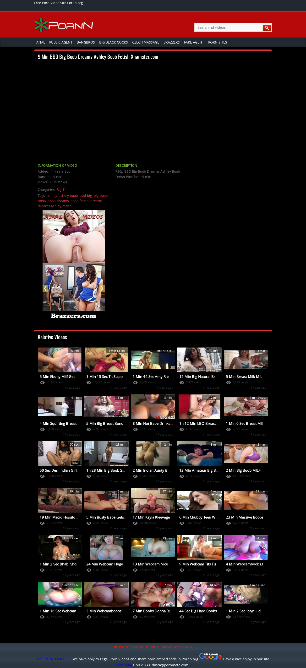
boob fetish (80, 201)
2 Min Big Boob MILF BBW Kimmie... (256, 470)
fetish (67, 206)
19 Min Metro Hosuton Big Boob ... (68, 517)
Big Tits (62, 189)
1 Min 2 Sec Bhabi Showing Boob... (68, 564)
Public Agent (60, 42)
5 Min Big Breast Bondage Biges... (114, 423)
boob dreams (58, 201)
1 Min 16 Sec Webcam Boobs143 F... (70, 610)
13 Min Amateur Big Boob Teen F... (207, 470)
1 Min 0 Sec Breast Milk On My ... (253, 423)
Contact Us (140, 647)
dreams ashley (49, 206)
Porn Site (165, 647)
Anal (40, 42)
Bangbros (86, 42)
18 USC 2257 (123, 647)
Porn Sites (217, 42)
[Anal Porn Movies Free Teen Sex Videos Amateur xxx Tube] (64, 25)
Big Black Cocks (113, 42)
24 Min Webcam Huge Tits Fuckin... (115, 564)
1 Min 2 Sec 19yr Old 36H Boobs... (254, 610)
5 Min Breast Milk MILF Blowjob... (254, 376)
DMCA (153, 647)
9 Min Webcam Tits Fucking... (203, 564)
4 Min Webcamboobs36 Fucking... (254, 564)
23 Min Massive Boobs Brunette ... (254, 517)
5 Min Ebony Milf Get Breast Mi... (67, 376)
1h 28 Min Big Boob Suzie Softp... (113, 470)
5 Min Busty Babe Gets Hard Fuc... (114, 517)
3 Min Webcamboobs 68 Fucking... (114, 610)
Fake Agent (194, 42)
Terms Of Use (183, 647)
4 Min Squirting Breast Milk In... (66, 423)
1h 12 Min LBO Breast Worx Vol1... (208, 423)
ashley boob (68, 195)
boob (42, 201)
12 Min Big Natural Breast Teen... (206, 376)
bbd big (86, 195)
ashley (52, 195)
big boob (101, 195)
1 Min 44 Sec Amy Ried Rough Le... (161, 376)
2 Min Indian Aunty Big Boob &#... (161, 470)
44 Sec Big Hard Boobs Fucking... (206, 610)
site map (125, 664)
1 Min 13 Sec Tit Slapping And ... (112, 376)
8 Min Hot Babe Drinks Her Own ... (161, 423)
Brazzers (172, 42)
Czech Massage (145, 42)
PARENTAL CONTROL (54, 659)
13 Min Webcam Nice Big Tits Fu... (161, 564)
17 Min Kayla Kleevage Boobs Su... (161, 517)
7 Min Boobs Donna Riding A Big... (161, 610)
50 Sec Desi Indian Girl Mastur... (66, 470)
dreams (96, 201)
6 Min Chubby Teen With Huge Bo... (208, 517)
